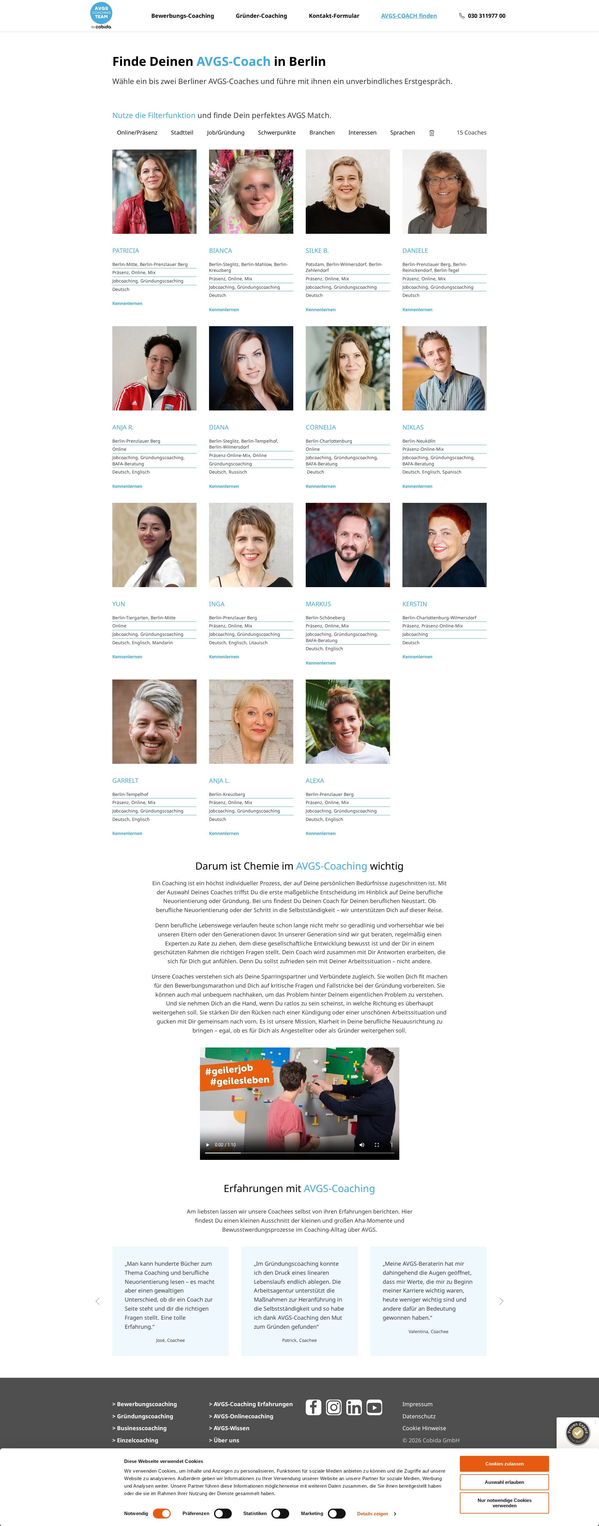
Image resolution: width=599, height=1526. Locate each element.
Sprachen (402, 132)
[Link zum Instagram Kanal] (334, 1407)
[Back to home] (101, 16)
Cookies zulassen (504, 1463)
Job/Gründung (226, 132)
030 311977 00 (486, 15)
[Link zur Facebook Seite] (313, 1407)
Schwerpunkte (277, 132)
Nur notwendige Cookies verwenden (505, 1503)
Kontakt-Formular (334, 15)
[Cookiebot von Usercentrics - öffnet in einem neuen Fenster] (83, 1514)
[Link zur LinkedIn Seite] (354, 1407)
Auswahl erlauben (504, 1482)
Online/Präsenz (137, 132)
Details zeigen (372, 1513)
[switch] (223, 1514)
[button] (97, 1301)
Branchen (322, 132)
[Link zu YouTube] (374, 1407)
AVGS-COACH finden (409, 15)
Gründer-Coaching (261, 15)
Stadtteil (182, 132)
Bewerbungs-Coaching (182, 15)
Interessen (362, 132)
